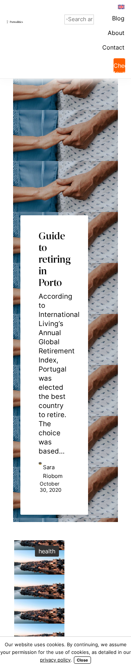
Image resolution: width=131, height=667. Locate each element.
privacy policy (55, 660)
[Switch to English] (121, 6)
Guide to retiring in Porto (54, 248)
